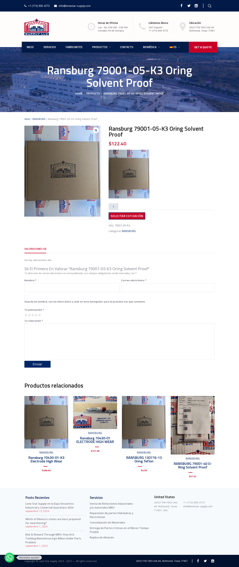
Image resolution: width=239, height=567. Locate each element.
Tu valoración (33, 320)
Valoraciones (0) (35, 249)
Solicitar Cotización (127, 216)
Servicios (49, 47)
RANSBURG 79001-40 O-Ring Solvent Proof (193, 465)
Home (79, 93)
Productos (99, 47)
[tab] (35, 248)
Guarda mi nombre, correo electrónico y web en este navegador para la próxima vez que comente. (84, 301)
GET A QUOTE (203, 47)
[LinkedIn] (196, 5)
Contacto (126, 47)
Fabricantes (74, 47)
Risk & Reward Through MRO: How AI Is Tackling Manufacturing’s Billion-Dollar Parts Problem (53, 538)
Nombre (30, 280)
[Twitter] (189, 5)
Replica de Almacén (102, 537)
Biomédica (149, 47)
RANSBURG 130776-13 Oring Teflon (144, 459)
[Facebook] (181, 5)
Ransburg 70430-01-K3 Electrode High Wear (46, 459)
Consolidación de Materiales (107, 522)
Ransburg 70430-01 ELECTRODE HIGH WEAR (95, 439)
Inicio (30, 47)
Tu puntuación (34, 309)
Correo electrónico (133, 280)
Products (93, 93)
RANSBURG (38, 118)
